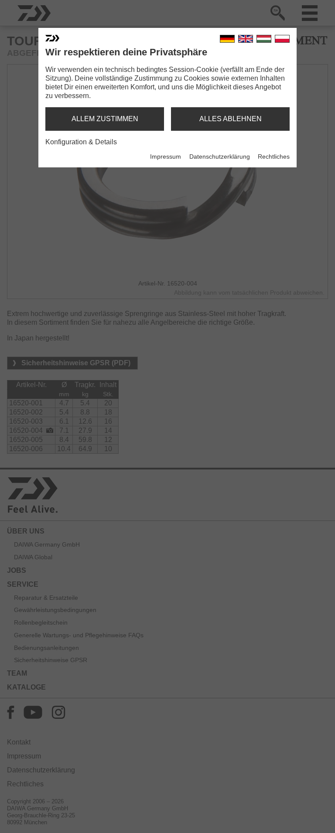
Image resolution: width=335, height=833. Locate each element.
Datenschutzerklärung (219, 156)
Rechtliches (274, 156)
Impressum (165, 156)
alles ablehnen (230, 118)
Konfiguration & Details (81, 142)
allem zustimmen (105, 118)
